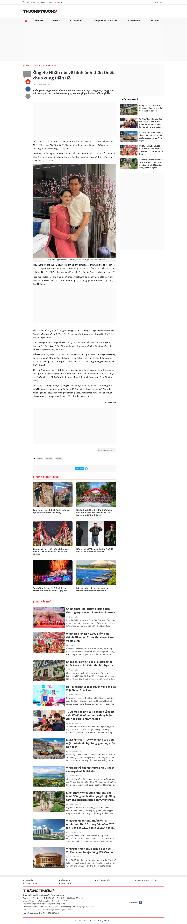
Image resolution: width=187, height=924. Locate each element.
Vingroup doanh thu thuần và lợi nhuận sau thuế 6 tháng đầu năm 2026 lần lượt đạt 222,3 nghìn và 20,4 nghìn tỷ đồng (90, 824)
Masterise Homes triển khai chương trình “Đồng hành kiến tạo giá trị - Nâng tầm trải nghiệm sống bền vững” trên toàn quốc (91, 796)
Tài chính (65, 880)
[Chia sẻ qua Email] (28, 96)
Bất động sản (104, 880)
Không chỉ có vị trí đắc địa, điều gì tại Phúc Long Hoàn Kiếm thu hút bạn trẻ (89, 663)
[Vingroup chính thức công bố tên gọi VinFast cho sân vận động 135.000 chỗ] (49, 857)
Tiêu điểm (29, 880)
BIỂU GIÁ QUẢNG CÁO (103, 921)
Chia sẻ (80, 468)
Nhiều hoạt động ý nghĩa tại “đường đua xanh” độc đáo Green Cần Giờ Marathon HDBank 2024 (94, 513)
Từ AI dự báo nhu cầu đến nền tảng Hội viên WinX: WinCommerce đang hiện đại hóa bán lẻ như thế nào (90, 715)
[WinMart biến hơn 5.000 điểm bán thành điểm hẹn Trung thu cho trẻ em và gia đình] (49, 642)
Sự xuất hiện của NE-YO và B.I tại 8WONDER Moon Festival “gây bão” (50, 589)
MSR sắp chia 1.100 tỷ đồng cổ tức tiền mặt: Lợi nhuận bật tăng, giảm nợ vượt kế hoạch (90, 743)
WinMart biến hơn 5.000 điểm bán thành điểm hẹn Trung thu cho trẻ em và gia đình (90, 637)
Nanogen (49, 458)
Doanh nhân (30, 883)
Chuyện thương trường (145, 880)
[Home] (28, 81)
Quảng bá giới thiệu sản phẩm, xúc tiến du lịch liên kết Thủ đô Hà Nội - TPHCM (51, 552)
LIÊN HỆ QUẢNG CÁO (83, 921)
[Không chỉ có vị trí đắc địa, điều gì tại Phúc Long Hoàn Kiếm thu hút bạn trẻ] (49, 670)
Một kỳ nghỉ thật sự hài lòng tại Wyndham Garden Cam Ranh (92, 589)
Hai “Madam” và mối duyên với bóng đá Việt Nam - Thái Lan (91, 688)
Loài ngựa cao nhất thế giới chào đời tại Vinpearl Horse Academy (51, 511)
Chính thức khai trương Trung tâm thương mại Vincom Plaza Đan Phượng (90, 610)
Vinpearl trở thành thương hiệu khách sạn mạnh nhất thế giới (90, 769)
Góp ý (27, 72)
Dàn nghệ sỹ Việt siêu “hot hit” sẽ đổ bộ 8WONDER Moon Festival (94, 550)
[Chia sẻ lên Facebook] (28, 89)
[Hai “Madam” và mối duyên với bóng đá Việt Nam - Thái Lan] (49, 695)
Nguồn (105, 450)
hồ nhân (59, 458)
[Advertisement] (93, 42)
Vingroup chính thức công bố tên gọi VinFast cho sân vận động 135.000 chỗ (89, 850)
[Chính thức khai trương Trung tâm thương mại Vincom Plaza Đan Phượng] (49, 617)
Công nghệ (66, 883)
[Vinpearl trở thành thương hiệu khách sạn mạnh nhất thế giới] (49, 776)
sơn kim (39, 458)
